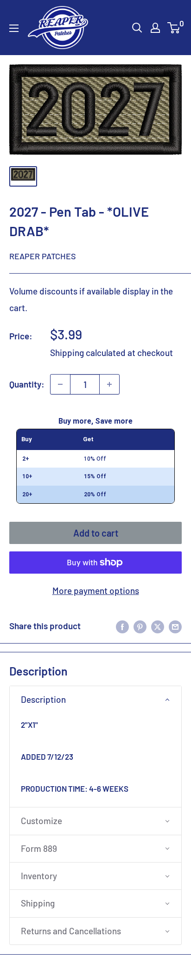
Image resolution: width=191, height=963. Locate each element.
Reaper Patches (42, 256)
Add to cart (95, 532)
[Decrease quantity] (60, 384)
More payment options (95, 590)
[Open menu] (14, 28)
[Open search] (137, 28)
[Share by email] (175, 626)
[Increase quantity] (109, 384)
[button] (95, 699)
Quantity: (27, 384)
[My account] (155, 28)
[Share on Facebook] (122, 626)
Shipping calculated (88, 352)
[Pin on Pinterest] (140, 626)
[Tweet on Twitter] (157, 626)
